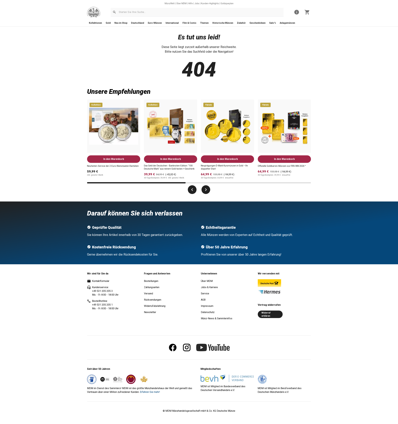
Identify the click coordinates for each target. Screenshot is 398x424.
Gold (108, 23)
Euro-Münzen (155, 23)
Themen (204, 23)
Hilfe (190, 3)
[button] (114, 12)
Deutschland (137, 23)
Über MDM (181, 3)
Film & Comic (189, 23)
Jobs (196, 3)
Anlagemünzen (287, 23)
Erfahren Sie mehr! (150, 391)
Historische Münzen (222, 23)
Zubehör (241, 23)
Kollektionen (95, 23)
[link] (93, 12)
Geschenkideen (258, 23)
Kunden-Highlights (210, 3)
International (172, 23)
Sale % (272, 23)
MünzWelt (170, 3)
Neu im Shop (120, 23)
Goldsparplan (227, 3)
